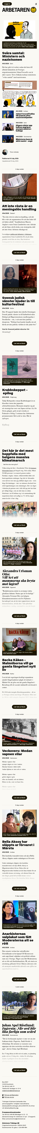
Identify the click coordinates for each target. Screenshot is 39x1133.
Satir (11, 63)
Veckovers (13, 758)
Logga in (7, 4)
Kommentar (27, 136)
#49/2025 (19, 136)
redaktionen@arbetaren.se (11, 1091)
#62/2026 (5, 852)
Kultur (12, 308)
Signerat (13, 587)
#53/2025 (5, 63)
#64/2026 (5, 213)
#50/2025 (19, 123)
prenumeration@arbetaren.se (15, 1119)
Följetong (13, 397)
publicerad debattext (17, 234)
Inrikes (25, 111)
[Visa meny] (36, 3)
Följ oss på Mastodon (11, 1095)
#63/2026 (5, 397)
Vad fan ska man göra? (10, 464)
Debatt (12, 213)
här (17, 1108)
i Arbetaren (27, 234)
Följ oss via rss (9, 1097)
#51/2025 (19, 111)
